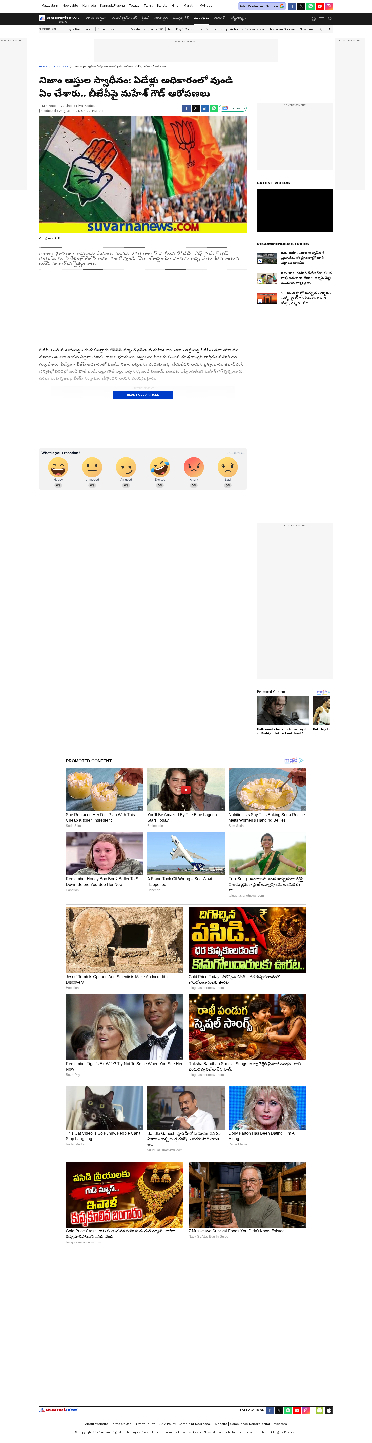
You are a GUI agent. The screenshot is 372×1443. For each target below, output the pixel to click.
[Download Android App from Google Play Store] (320, 1410)
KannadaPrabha (112, 5)
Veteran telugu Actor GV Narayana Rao (235, 29)
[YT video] (320, 6)
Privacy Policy (144, 1424)
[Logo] (60, 19)
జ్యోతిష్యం (238, 18)
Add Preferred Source (259, 6)
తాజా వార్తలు (96, 18)
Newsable (70, 5)
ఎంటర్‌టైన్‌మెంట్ (124, 18)
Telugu (134, 5)
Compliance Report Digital (250, 1424)
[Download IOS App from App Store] (329, 1410)
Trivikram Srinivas (283, 29)
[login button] (315, 19)
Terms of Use (121, 1424)
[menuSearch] (330, 19)
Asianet (58, 1410)
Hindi (175, 5)
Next (329, 29)
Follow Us (237, 108)
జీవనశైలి (161, 18)
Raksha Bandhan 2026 (146, 29)
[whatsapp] (310, 6)
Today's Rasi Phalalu (78, 29)
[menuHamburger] (321, 19)
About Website (96, 1424)
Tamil (148, 5)
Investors (280, 1424)
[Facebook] (292, 6)
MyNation (207, 5)
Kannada (89, 5)
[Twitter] (301, 6)
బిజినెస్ (219, 18)
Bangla (162, 5)
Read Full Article (143, 394)
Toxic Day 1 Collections (185, 29)
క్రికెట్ (145, 18)
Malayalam (49, 5)
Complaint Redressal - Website (203, 1424)
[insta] (329, 6)
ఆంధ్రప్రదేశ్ (181, 18)
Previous (321, 29)
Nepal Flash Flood (112, 29)
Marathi (189, 5)
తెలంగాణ (201, 18)
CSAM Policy (166, 1424)
